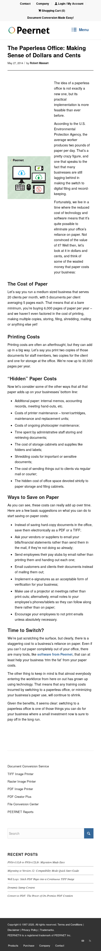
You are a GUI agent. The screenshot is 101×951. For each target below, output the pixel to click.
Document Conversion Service (28, 766)
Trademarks (47, 930)
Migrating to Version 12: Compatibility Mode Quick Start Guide (43, 870)
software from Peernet (55, 654)
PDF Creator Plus (19, 796)
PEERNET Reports (21, 811)
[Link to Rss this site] (89, 940)
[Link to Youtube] (82, 940)
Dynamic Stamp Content (21, 887)
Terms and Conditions (70, 924)
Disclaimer (13, 930)
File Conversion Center (23, 804)
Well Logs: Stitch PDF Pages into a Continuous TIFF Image (41, 879)
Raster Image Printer (22, 781)
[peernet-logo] (29, 30)
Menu (84, 29)
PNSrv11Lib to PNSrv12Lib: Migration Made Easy (36, 862)
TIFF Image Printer (20, 774)
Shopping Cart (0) (53, 10)
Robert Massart (39, 63)
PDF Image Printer (20, 789)
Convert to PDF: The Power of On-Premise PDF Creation (40, 895)
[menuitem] (25, 3)
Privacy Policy (30, 930)
